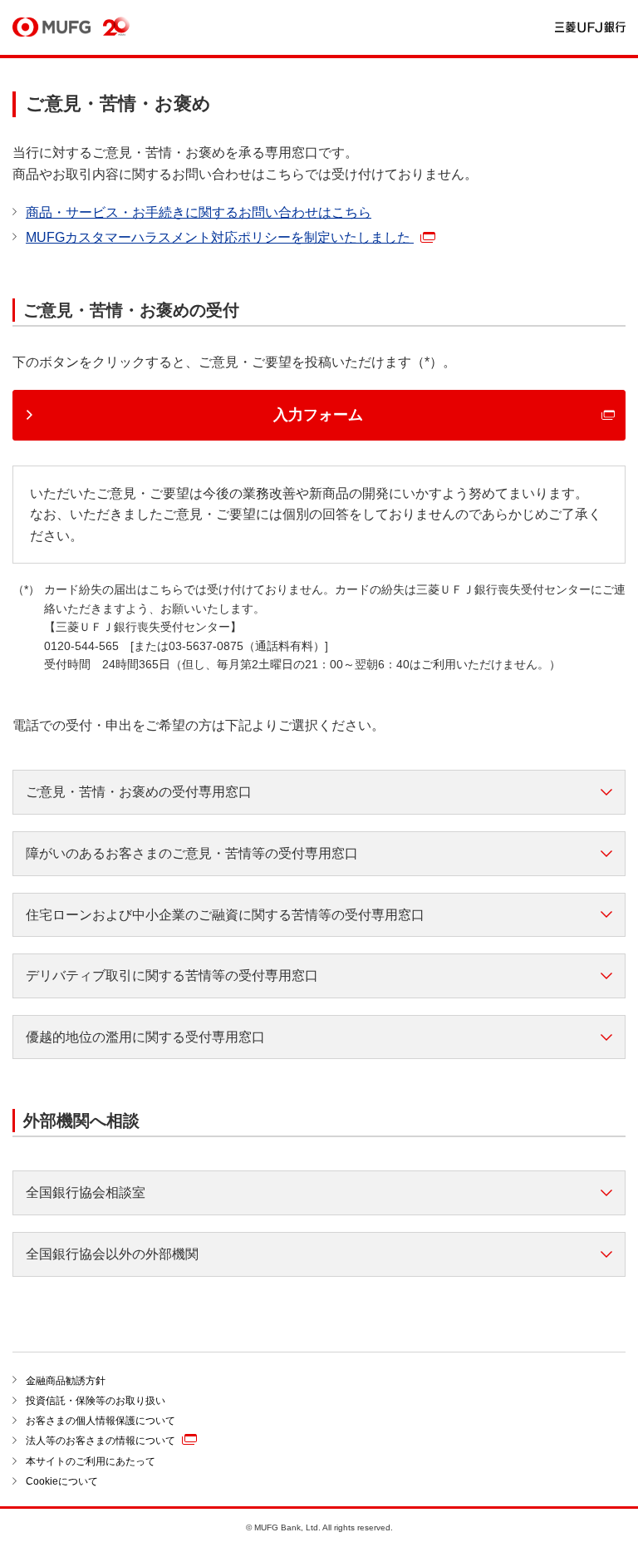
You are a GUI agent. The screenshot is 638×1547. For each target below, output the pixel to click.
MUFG (51, 27)
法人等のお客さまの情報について (100, 1441)
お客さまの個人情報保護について (100, 1420)
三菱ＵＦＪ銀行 (590, 28)
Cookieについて (62, 1481)
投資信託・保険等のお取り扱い (95, 1401)
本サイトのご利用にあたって (90, 1461)
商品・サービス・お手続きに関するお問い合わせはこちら (198, 212)
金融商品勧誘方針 (66, 1381)
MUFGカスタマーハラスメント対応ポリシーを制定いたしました (220, 237)
